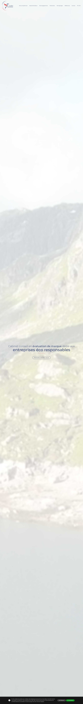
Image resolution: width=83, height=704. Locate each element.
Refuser (62, 700)
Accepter (71, 700)
